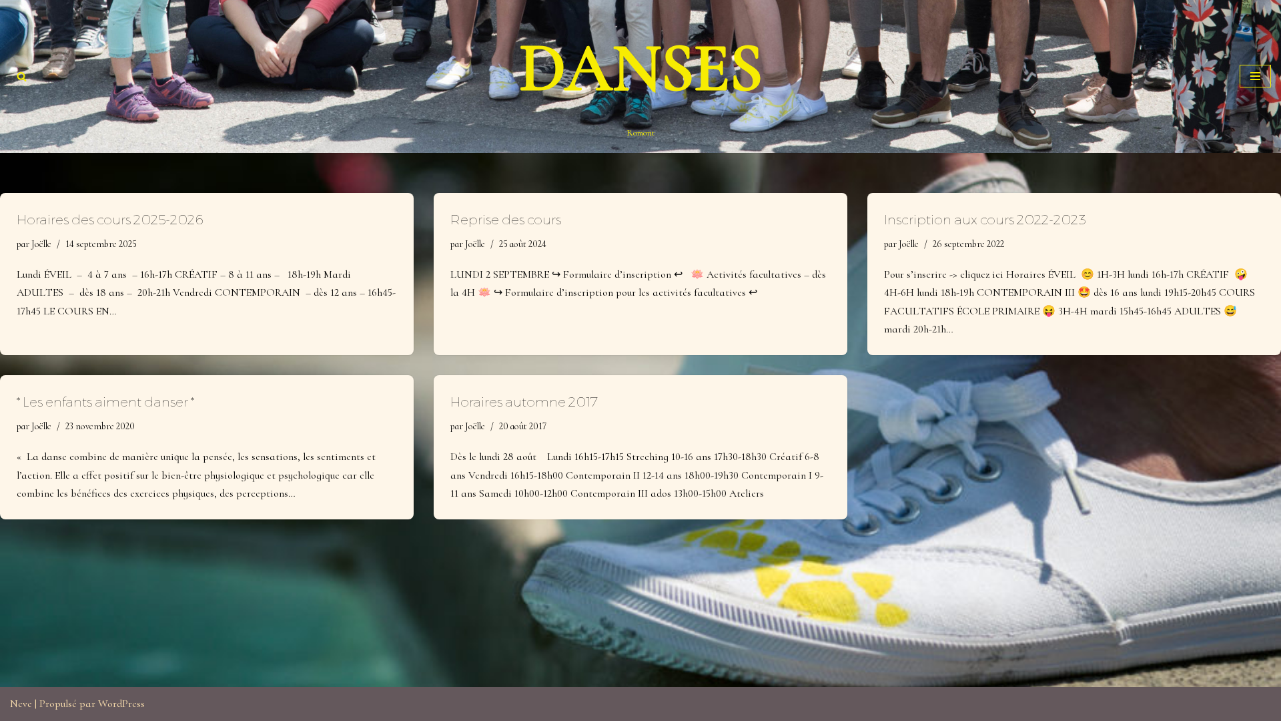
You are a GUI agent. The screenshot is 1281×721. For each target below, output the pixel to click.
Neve (21, 703)
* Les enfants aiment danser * (105, 402)
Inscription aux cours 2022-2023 (985, 220)
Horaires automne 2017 (524, 402)
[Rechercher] (22, 76)
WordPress (121, 703)
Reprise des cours (505, 220)
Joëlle (41, 244)
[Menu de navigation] (1255, 76)
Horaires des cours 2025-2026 (110, 220)
